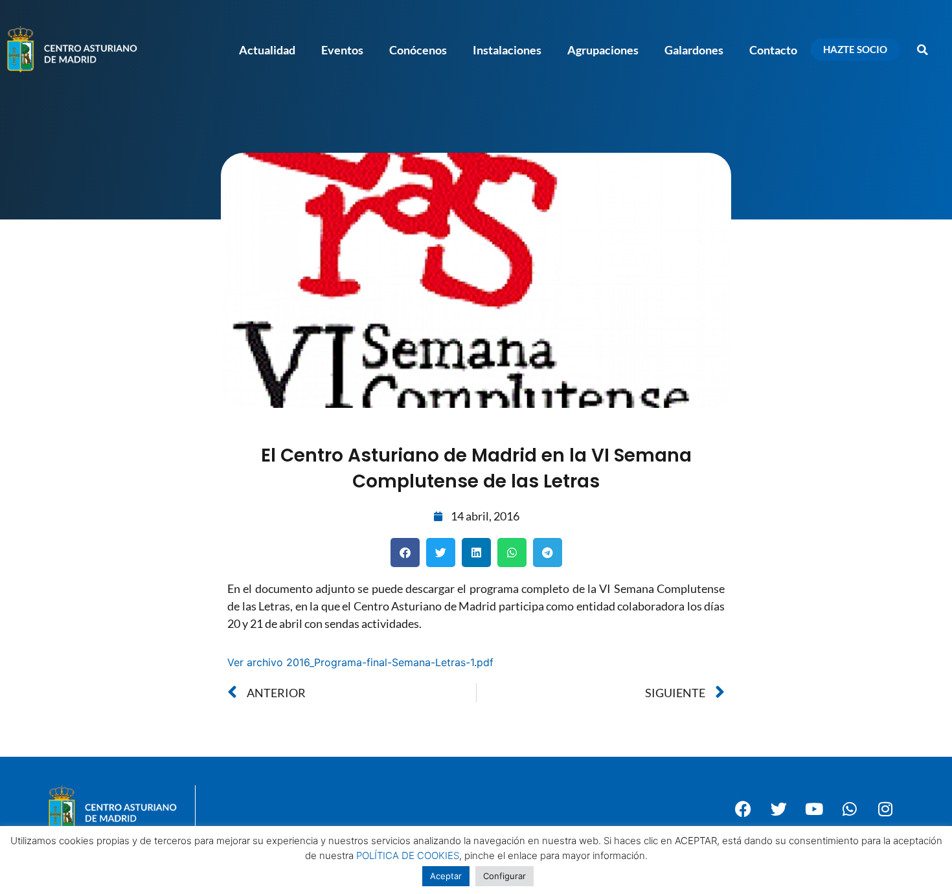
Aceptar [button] (446, 876)
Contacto (773, 49)
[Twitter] (778, 808)
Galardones (693, 49)
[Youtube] (814, 808)
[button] (923, 50)
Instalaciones (507, 49)
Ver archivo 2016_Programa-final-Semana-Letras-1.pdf (360, 662)
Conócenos (418, 49)
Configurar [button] (504, 876)
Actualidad (267, 49)
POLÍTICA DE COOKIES (407, 855)
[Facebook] (743, 808)
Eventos (342, 49)
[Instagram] (885, 808)
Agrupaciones (603, 49)
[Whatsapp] (849, 808)
